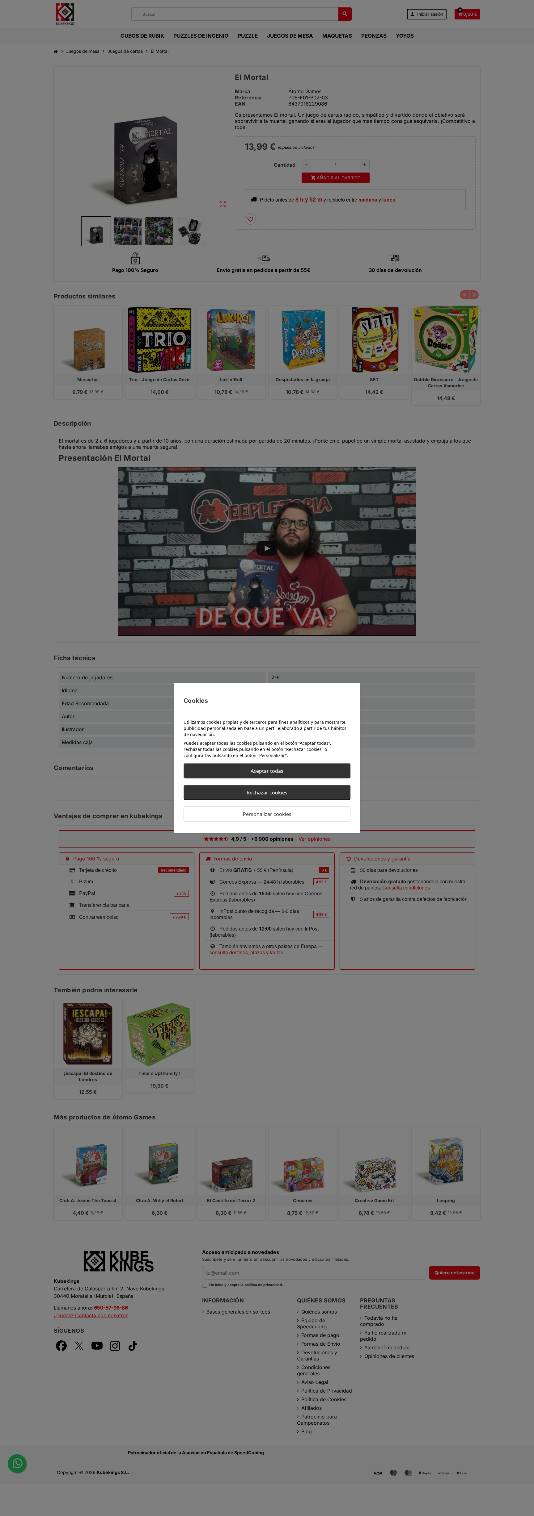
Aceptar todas (267, 771)
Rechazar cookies (267, 792)
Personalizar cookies (267, 814)
